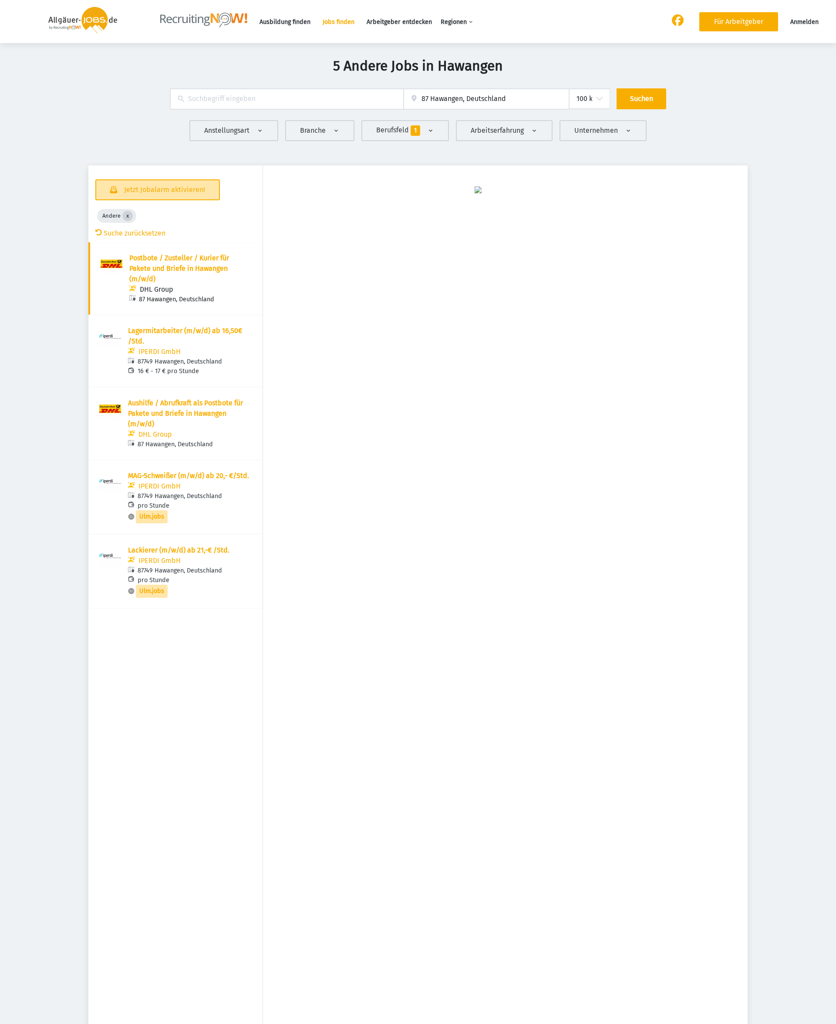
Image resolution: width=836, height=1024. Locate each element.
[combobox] (287, 99)
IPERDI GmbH (159, 351)
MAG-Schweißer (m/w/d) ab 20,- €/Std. (188, 476)
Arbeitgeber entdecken (399, 22)
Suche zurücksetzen (134, 233)
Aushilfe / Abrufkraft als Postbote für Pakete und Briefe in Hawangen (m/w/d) (185, 413)
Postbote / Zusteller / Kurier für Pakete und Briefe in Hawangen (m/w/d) (179, 268)
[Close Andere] (127, 216)
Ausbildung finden (285, 22)
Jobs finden (338, 22)
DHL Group (156, 289)
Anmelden (804, 22)
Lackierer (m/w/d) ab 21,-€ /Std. (178, 550)
